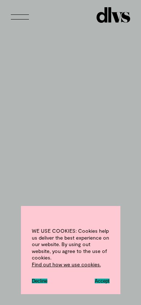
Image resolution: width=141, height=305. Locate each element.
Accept (102, 281)
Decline (39, 281)
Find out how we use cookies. (66, 264)
